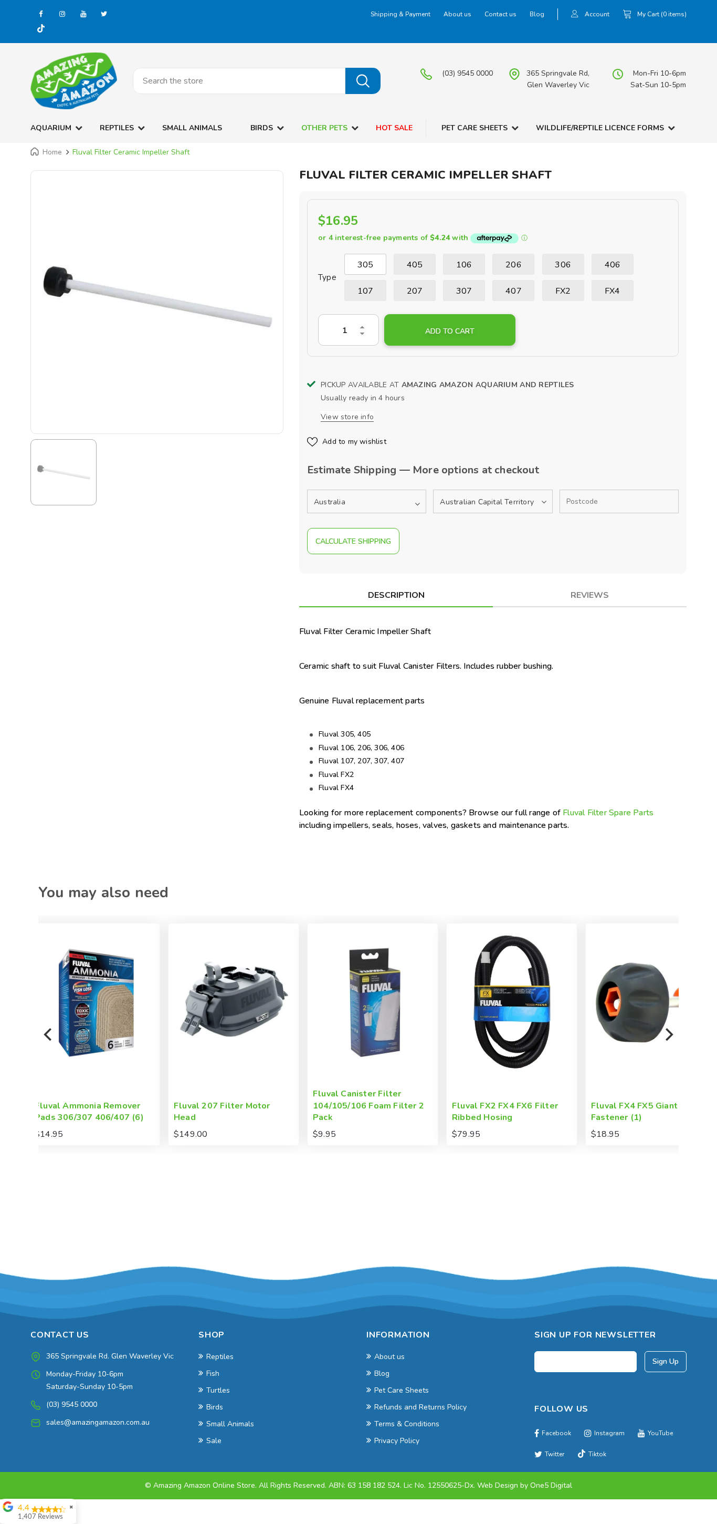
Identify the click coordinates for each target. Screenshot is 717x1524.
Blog (537, 14)
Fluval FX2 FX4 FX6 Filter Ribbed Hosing (387, 1112)
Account (597, 14)
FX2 (563, 291)
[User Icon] (574, 15)
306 (563, 265)
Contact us (500, 14)
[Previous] (48, 1034)
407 (513, 291)
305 (365, 265)
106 (464, 265)
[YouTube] (83, 14)
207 (415, 291)
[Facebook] (41, 14)
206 (513, 265)
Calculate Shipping (353, 541)
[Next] (668, 1034)
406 (613, 265)
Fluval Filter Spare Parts (608, 812)
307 (464, 291)
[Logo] (73, 81)
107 (365, 291)
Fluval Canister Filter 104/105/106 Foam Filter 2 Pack (251, 1105)
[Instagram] (62, 14)
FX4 (612, 291)
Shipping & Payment (400, 14)
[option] (157, 297)
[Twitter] (104, 14)
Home (52, 152)
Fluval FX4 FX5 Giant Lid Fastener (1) (524, 1112)
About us (457, 14)
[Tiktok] (41, 29)
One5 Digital (551, 1485)
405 (415, 265)
